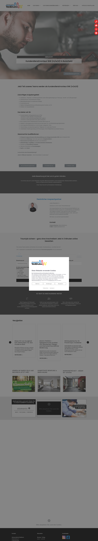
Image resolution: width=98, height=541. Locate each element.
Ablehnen (37, 283)
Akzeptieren (60, 283)
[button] (96, 21)
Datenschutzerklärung (36, 280)
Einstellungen (49, 283)
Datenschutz (45, 288)
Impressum (52, 288)
